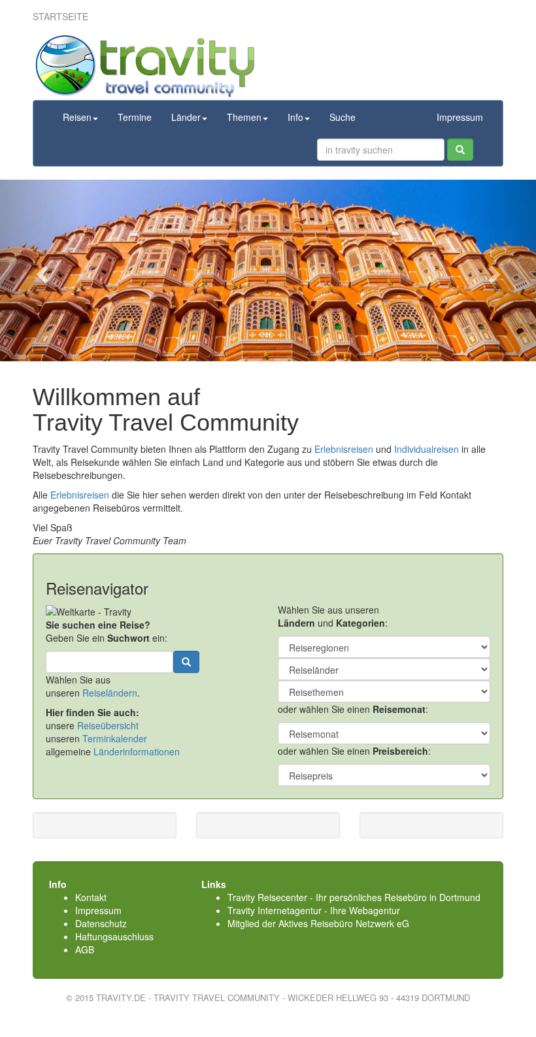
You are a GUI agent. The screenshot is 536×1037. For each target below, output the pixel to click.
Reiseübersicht (108, 725)
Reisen (77, 116)
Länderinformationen (136, 751)
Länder (186, 116)
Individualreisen (426, 448)
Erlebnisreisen (343, 448)
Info (295, 116)
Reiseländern (109, 692)
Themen (244, 116)
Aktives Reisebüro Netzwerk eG (343, 923)
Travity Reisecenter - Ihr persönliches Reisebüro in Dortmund (353, 897)
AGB (84, 949)
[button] (40, 270)
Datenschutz (101, 923)
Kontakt (91, 897)
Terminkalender (114, 738)
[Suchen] (460, 150)
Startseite (60, 16)
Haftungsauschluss (114, 936)
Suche (342, 116)
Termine (135, 116)
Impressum (460, 116)
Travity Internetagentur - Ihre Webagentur (313, 910)
